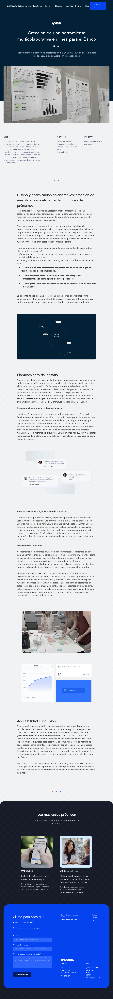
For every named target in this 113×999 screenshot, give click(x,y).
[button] (30, 6)
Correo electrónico (20, 945)
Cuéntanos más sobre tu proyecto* (27, 954)
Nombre (16, 936)
